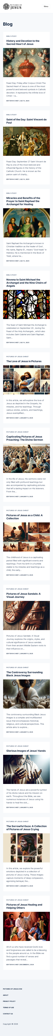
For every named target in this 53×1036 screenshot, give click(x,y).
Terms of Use (8, 1007)
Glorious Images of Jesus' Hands (26, 750)
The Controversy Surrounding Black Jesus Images (24, 674)
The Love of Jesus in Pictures (23, 361)
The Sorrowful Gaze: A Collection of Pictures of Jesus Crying (26, 828)
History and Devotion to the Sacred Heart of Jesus (22, 42)
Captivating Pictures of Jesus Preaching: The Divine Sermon (24, 438)
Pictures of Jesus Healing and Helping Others (24, 906)
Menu (46, 6)
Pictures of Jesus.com (12, 989)
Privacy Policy (9, 1001)
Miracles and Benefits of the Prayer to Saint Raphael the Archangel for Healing (23, 201)
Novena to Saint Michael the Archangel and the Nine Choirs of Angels (26, 282)
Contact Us (8, 1014)
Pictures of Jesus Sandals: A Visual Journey (23, 595)
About (5, 995)
